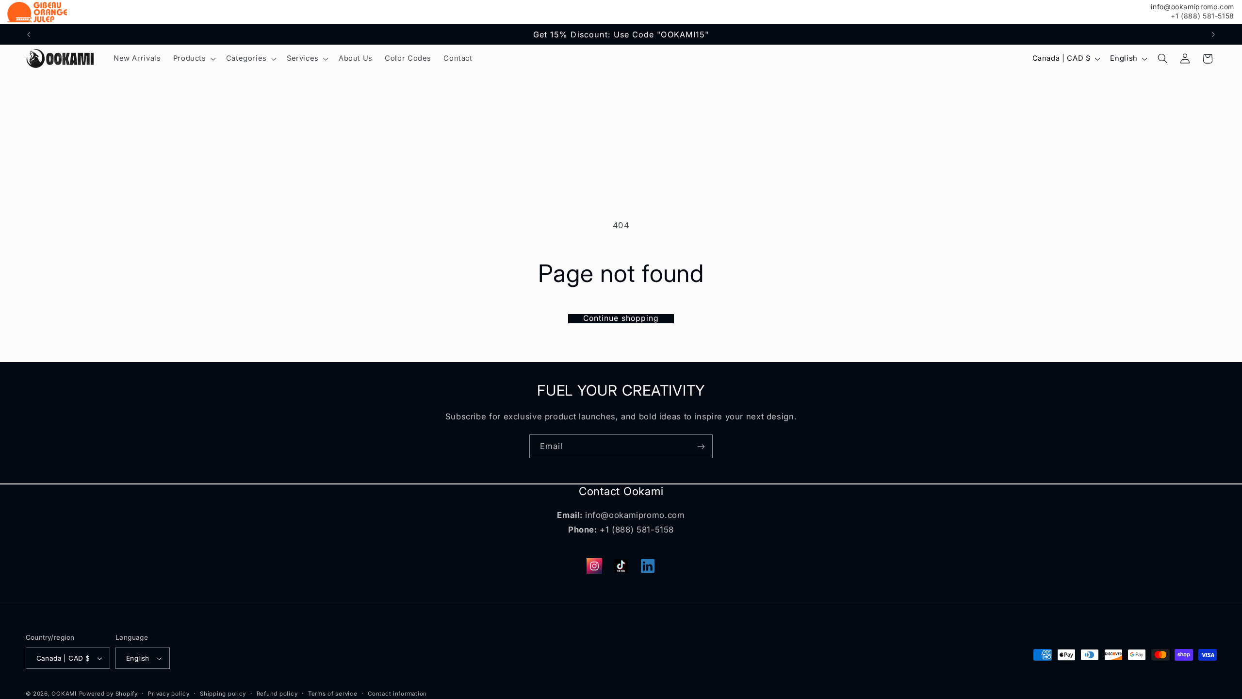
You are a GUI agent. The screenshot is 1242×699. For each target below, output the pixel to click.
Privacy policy (168, 693)
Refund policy (277, 693)
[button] (193, 58)
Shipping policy (223, 693)
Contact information (397, 693)
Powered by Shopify (108, 693)
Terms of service (333, 693)
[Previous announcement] (28, 34)
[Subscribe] (701, 446)
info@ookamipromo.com (1192, 7)
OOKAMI (63, 693)
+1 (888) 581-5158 (1202, 16)
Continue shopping (621, 318)
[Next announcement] (1213, 34)
